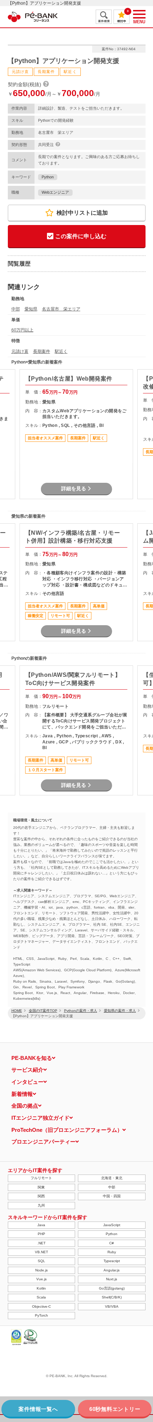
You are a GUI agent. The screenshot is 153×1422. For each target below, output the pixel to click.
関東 (41, 1187)
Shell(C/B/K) (112, 1297)
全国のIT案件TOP (43, 1011)
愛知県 (31, 309)
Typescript (112, 1261)
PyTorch (41, 1315)
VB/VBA (111, 1306)
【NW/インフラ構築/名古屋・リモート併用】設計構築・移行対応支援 (72, 537)
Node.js (41, 1270)
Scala (41, 1297)
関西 (41, 1196)
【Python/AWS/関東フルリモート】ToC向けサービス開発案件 (73, 679)
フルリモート (41, 1178)
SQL (41, 1261)
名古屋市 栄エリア (61, 309)
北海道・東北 (111, 1178)
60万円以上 (22, 330)
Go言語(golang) (112, 1288)
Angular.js (112, 1270)
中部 (15, 309)
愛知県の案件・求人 (120, 1011)
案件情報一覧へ (38, 1409)
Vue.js (41, 1279)
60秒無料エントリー (115, 1409)
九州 (41, 1205)
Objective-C (41, 1306)
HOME (16, 1011)
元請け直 (19, 351)
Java (41, 1225)
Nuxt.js (111, 1279)
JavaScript (111, 1225)
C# (111, 1243)
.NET (41, 1243)
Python (48, 177)
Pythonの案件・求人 (80, 1011)
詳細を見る (73, 488)
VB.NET (41, 1252)
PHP (41, 1234)
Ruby (111, 1252)
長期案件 (41, 351)
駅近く (61, 351)
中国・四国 (112, 1196)
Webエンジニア (55, 192)
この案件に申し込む (80, 236)
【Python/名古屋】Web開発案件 (68, 379)
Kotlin (41, 1288)
